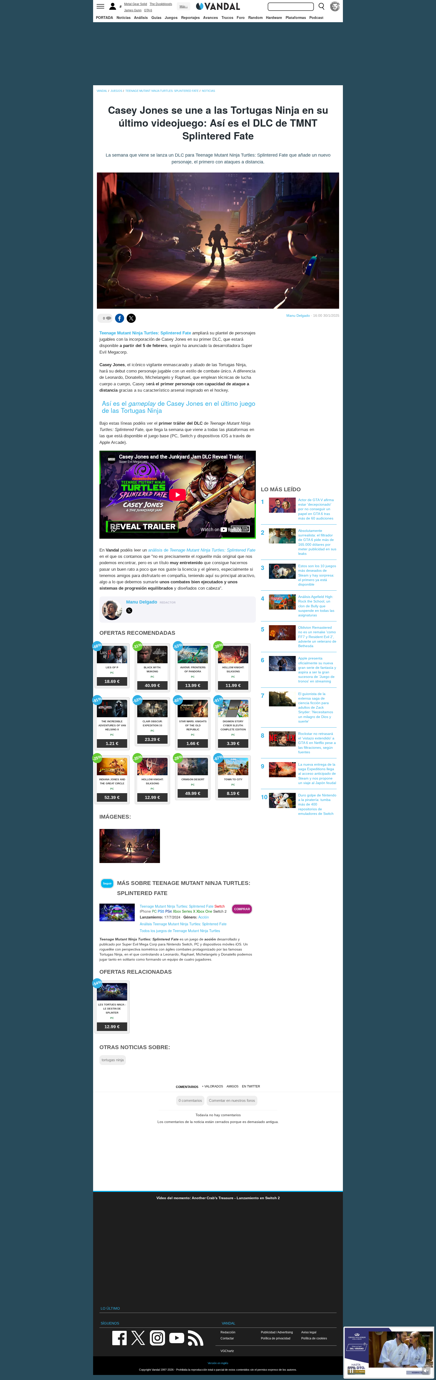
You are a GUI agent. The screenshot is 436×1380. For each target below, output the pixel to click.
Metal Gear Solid (135, 4)
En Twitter (251, 1086)
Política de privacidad (275, 1338)
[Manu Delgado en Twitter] (129, 611)
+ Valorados (212, 1086)
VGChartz (227, 1351)
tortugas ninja (113, 1060)
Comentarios (187, 1087)
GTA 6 (148, 10)
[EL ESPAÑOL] (335, 6)
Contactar (227, 1338)
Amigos (232, 1086)
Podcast (316, 17)
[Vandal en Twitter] (138, 1337)
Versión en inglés (218, 1363)
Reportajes (190, 17)
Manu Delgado (298, 315)
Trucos (227, 17)
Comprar (242, 909)
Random (255, 17)
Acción (203, 916)
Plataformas (296, 17)
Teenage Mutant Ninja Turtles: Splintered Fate (145, 333)
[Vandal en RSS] (195, 1337)
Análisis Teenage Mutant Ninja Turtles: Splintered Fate (183, 923)
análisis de (201, 550)
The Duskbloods (161, 4)
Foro (241, 17)
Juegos (171, 17)
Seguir (107, 883)
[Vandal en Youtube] (177, 1337)
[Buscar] (321, 6)
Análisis (141, 17)
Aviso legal (308, 1332)
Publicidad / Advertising (277, 1332)
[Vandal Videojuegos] (218, 5)
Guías (156, 17)
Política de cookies (314, 1338)
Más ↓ (184, 6)
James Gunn (133, 10)
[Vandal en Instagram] (157, 1337)
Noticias (124, 17)
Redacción (228, 1332)
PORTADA (104, 17)
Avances (210, 17)
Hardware (274, 17)
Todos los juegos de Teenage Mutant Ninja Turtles (180, 930)
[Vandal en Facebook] (119, 1337)
